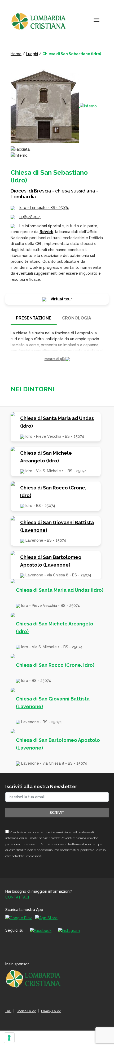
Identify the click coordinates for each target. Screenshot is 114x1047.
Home (16, 54)
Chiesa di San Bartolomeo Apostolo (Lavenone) (50, 561)
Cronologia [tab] (76, 318)
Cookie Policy (26, 1011)
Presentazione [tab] (33, 318)
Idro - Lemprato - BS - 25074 (44, 207)
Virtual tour (61, 299)
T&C (8, 1011)
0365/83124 (30, 217)
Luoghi (32, 54)
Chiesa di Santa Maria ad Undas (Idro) (57, 422)
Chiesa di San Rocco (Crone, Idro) (53, 491)
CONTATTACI (17, 897)
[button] (57, 359)
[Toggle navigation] (96, 20)
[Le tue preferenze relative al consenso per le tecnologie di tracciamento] (9, 1038)
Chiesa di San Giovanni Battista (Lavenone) (57, 526)
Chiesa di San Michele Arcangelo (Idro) (46, 456)
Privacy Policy (51, 1011)
